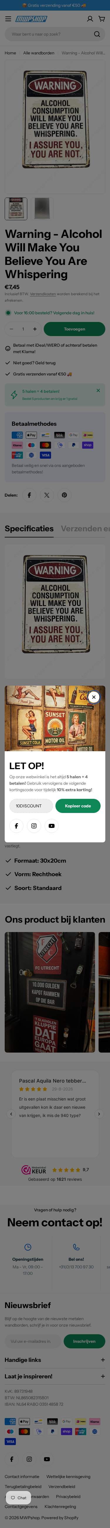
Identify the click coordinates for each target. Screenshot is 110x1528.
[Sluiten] (93, 697)
